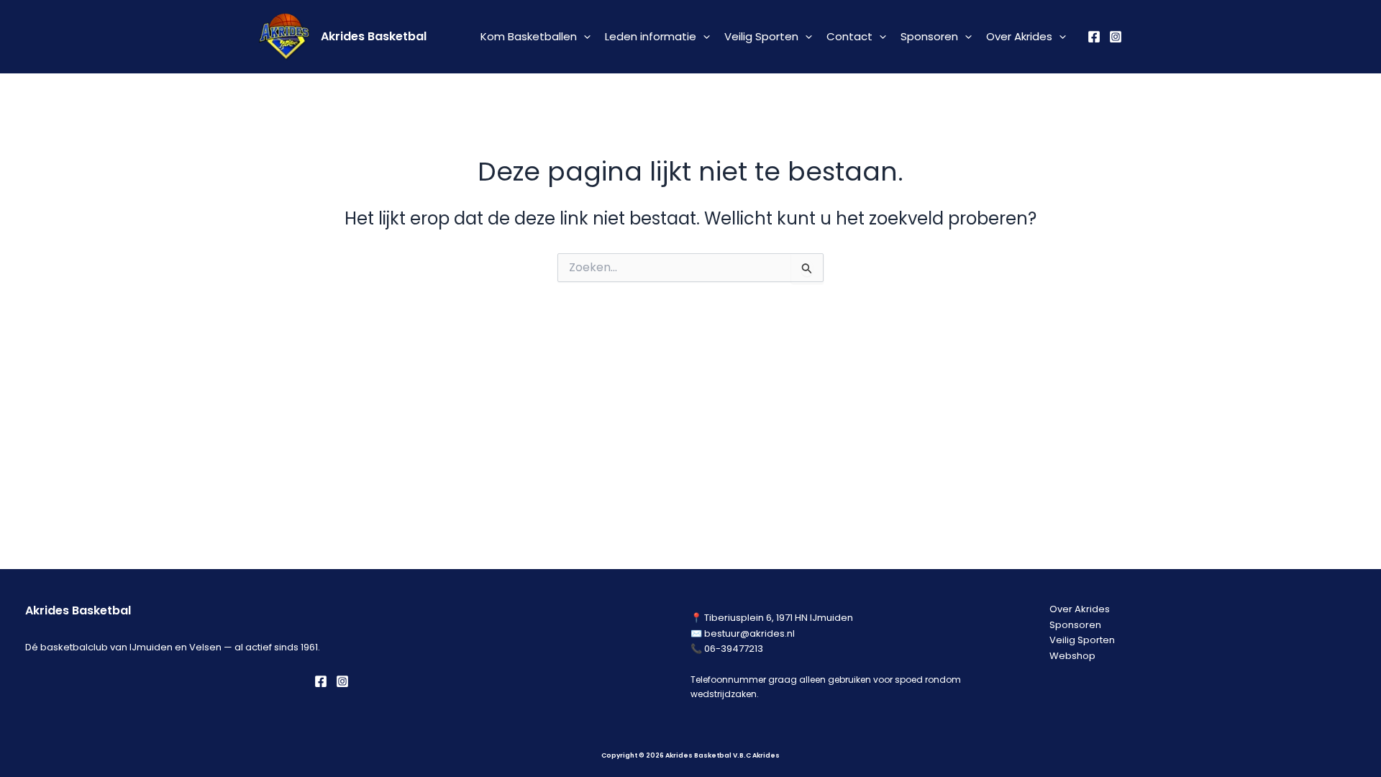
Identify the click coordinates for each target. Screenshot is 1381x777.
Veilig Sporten (761, 36)
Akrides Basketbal (374, 36)
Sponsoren (929, 36)
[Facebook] (1094, 36)
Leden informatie (650, 36)
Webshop (1072, 656)
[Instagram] (1115, 36)
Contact (849, 36)
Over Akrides (1019, 36)
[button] (584, 36)
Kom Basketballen (528, 36)
